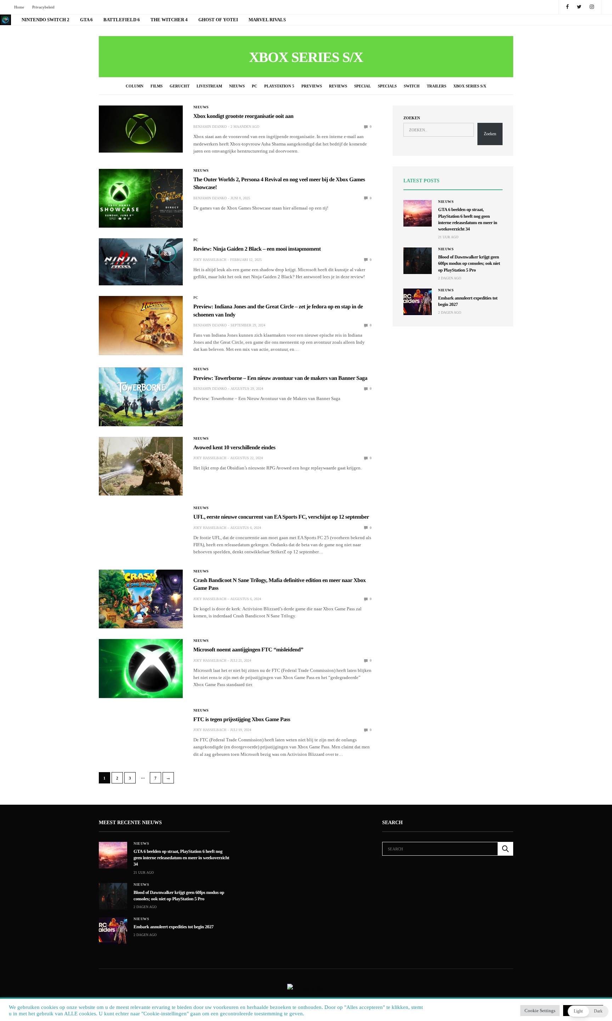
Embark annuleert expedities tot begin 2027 (174, 926)
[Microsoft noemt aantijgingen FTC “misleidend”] (141, 668)
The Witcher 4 (169, 19)
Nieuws (237, 86)
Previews (311, 86)
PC (254, 86)
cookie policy (340, 1009)
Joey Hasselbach (209, 260)
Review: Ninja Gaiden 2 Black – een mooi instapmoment (257, 249)
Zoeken (411, 118)
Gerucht (179, 86)
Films (157, 86)
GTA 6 (86, 19)
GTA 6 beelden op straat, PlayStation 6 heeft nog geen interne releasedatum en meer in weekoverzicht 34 (181, 858)
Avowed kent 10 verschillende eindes (234, 448)
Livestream (209, 86)
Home (19, 7)
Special (362, 86)
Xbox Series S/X (469, 86)
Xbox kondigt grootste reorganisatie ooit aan (243, 116)
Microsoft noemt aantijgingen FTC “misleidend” (248, 650)
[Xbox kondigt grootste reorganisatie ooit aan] (141, 129)
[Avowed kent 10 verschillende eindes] (141, 466)
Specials (387, 86)
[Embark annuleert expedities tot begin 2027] (417, 302)
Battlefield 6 (121, 19)
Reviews (338, 86)
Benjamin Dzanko (210, 127)
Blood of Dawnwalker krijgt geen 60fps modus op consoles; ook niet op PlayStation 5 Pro (469, 263)
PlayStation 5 (279, 86)
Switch (412, 86)
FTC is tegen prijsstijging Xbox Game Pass (241, 720)
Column (134, 86)
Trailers (436, 86)
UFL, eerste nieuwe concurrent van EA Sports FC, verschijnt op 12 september (281, 517)
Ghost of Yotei (218, 19)
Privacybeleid (43, 7)
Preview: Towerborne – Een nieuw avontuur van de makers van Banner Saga (280, 378)
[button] (588, 1011)
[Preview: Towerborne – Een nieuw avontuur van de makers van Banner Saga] (141, 396)
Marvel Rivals (267, 19)
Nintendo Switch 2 (45, 19)
